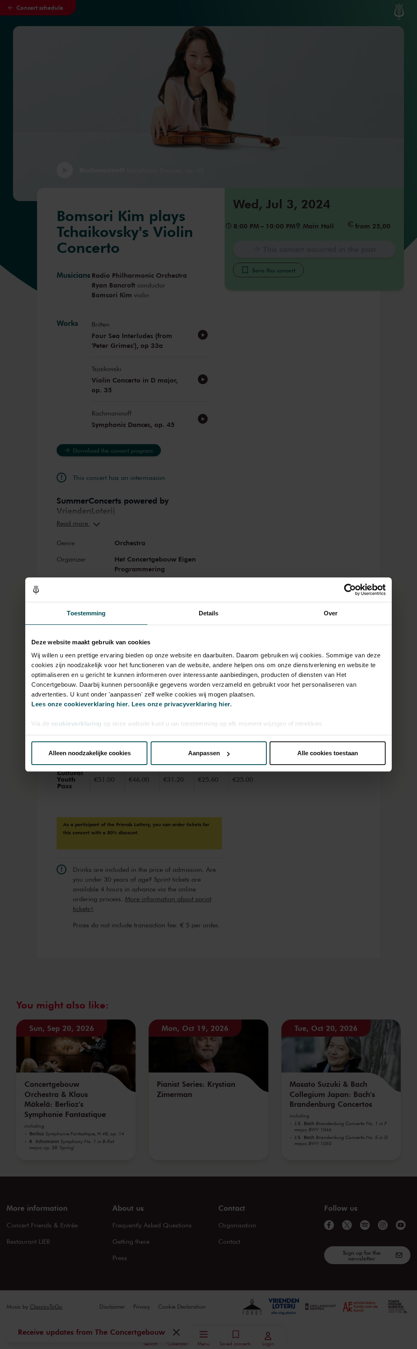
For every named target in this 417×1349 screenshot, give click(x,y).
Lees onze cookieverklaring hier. (80, 704)
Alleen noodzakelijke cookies (89, 753)
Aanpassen (204, 753)
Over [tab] (331, 613)
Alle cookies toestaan (327, 753)
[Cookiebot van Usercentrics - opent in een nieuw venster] (350, 590)
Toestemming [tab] (86, 613)
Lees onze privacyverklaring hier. (182, 704)
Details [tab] (209, 613)
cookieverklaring (76, 723)
